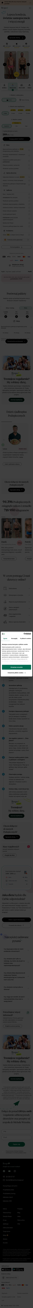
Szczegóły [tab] (14, 638)
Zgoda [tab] (5, 638)
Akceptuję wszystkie (16, 667)
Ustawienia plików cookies (15, 672)
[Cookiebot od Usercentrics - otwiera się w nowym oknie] (23, 634)
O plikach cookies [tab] (25, 638)
